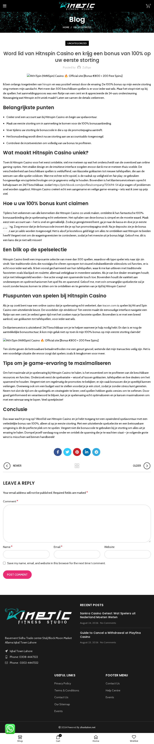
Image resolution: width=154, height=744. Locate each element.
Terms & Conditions (66, 690)
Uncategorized (82, 27)
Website (109, 547)
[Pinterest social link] (77, 452)
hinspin (47, 84)
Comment (10, 501)
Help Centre (113, 690)
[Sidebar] (5, 228)
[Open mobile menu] (4, 6)
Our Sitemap (62, 704)
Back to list (77, 466)
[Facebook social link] (58, 452)
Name (7, 547)
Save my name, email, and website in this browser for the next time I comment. (56, 563)
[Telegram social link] (96, 452)
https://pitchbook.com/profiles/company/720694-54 (85, 185)
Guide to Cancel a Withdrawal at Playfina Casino (110, 635)
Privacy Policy (62, 683)
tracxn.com (109, 305)
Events (58, 711)
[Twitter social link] (67, 452)
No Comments (108, 622)
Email (58, 547)
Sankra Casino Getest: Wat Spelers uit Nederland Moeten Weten (108, 615)
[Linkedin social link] (87, 452)
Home (66, 27)
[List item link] (38, 657)
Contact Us (61, 697)
